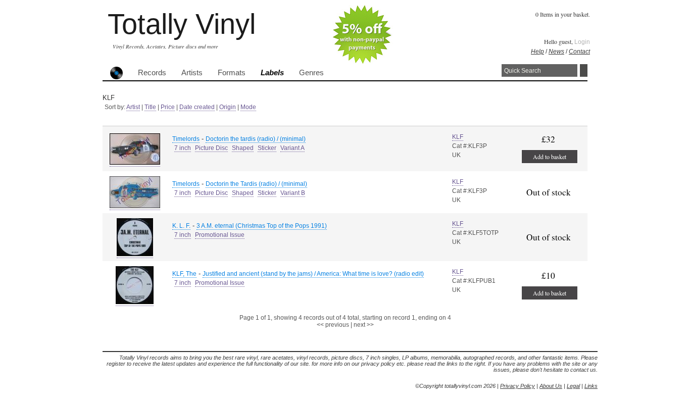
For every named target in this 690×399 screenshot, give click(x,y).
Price (168, 107)
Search (583, 70)
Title (150, 107)
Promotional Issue (219, 234)
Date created (197, 107)
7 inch (182, 148)
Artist (133, 107)
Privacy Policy (517, 386)
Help (537, 51)
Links (591, 386)
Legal (573, 386)
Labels (272, 73)
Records (152, 73)
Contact (579, 51)
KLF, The (184, 273)
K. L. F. (181, 225)
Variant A (292, 148)
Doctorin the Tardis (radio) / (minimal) (256, 183)
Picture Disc (211, 148)
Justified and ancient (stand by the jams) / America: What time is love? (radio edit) (313, 273)
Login (582, 41)
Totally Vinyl (182, 24)
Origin (227, 107)
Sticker (267, 148)
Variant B (292, 192)
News (556, 51)
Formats (231, 73)
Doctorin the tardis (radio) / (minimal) (256, 138)
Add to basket (549, 157)
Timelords (186, 138)
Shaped (243, 148)
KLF (457, 136)
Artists (192, 73)
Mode (248, 107)
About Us (550, 386)
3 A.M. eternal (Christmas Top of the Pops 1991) (261, 225)
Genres (311, 73)
